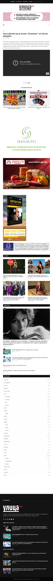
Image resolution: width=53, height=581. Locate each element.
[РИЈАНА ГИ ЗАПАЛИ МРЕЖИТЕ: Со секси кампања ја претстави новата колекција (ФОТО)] (14, 266)
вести (27, 393)
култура (27, 464)
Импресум (13, 1)
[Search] (49, 25)
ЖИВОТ (27, 416)
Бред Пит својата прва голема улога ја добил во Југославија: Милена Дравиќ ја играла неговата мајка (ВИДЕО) (38, 298)
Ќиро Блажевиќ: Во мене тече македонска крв (14, 365)
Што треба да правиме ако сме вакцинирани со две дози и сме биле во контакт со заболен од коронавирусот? (30, 358)
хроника (27, 405)
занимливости (27, 461)
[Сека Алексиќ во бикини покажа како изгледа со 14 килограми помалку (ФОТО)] (39, 266)
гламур (27, 410)
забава (27, 419)
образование (27, 441)
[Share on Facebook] (25, 82)
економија (27, 396)
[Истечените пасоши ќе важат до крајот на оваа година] (14, 97)
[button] (5, 100)
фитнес (27, 469)
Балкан (27, 385)
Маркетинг (25, 1)
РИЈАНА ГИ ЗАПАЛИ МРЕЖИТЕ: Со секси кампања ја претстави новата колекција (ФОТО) (13, 276)
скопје (27, 450)
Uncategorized (27, 382)
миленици (27, 438)
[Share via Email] (29, 82)
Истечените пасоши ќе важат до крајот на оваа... (14, 107)
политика (27, 399)
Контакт (30, 1)
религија (27, 447)
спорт (27, 452)
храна (27, 475)
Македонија (27, 436)
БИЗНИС (27, 388)
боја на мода (27, 391)
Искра (27, 427)
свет (27, 402)
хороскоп (27, 472)
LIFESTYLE (27, 379)
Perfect (38, 579)
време (27, 407)
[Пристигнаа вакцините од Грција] (38, 97)
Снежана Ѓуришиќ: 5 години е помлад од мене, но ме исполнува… (19, 370)
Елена (27, 424)
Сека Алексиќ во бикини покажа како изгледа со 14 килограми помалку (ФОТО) (38, 276)
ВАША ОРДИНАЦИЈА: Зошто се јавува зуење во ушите (25, 349)
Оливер (27, 430)
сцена (27, 455)
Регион (27, 444)
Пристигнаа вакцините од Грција (38, 107)
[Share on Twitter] (26, 82)
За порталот (19, 1)
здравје (27, 421)
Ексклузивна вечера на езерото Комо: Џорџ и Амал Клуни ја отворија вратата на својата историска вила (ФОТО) (13, 298)
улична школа (27, 466)
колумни (27, 433)
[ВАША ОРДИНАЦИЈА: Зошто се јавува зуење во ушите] (7, 351)
